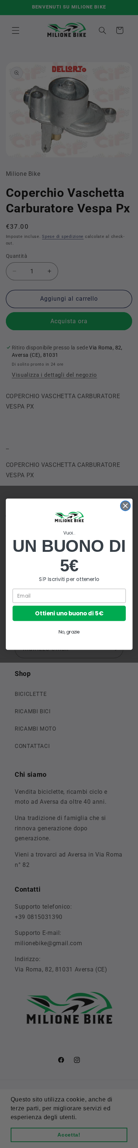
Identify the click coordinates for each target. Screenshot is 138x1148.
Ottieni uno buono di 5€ (69, 613)
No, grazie (68, 632)
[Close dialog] (125, 505)
